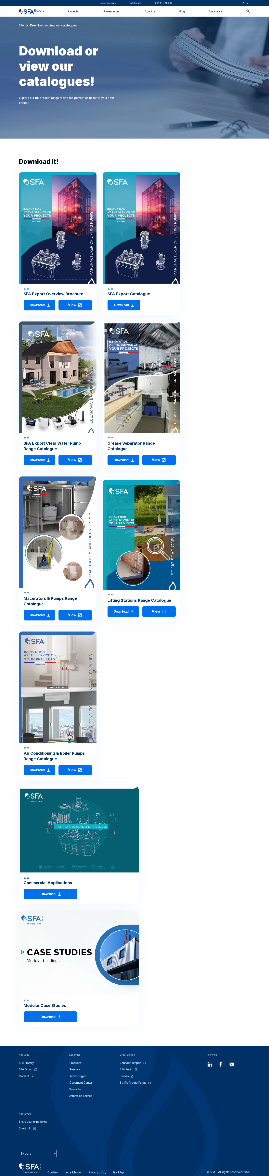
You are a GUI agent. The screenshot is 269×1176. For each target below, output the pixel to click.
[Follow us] (210, 1064)
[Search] (248, 11)
